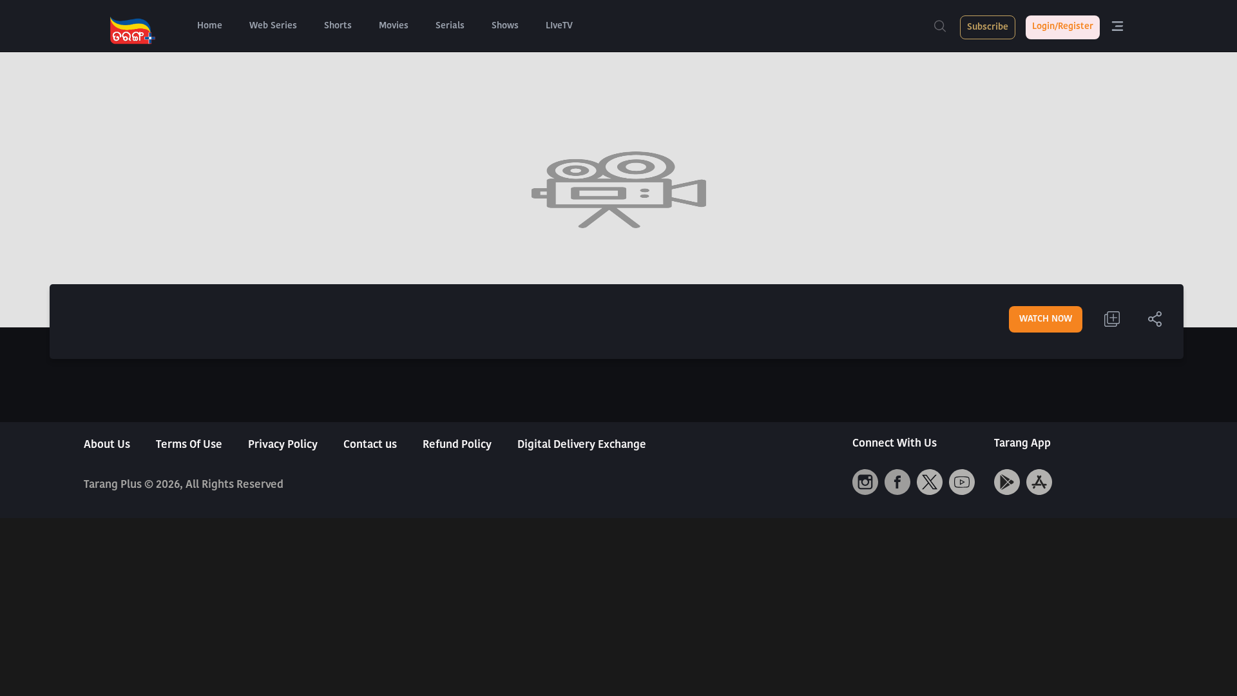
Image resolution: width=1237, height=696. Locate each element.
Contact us (370, 445)
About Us (107, 445)
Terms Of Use (189, 445)
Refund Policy (457, 445)
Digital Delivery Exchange (581, 445)
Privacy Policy (283, 445)
